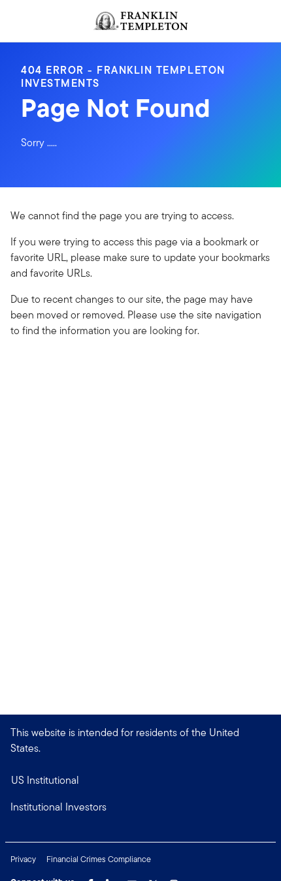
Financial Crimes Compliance (98, 859)
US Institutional (45, 780)
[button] (140, 807)
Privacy (23, 859)
